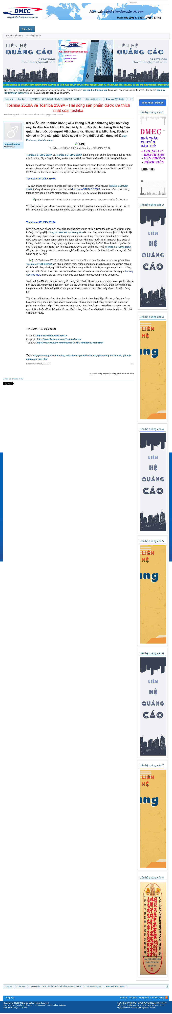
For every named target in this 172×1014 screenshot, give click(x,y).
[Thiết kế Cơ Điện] (89, 1011)
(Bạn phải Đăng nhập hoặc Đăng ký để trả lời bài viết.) (112, 374)
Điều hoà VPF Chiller (24, 115)
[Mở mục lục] (132, 99)
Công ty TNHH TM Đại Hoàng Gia (66, 232)
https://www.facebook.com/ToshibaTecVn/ (59, 339)
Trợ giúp (133, 997)
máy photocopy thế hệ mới (107, 355)
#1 (132, 363)
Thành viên (43, 29)
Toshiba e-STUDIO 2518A (39, 155)
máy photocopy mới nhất (79, 355)
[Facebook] (78, 1011)
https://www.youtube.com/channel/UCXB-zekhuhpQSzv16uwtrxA (69, 342)
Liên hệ (123, 997)
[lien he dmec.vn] (30, 81)
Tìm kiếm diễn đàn (14, 36)
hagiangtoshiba (50, 115)
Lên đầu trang (157, 997)
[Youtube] (99, 1011)
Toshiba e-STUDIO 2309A (69, 155)
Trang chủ (11, 29)
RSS (166, 997)
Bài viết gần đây (33, 36)
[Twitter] (84, 1011)
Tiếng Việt (9, 997)
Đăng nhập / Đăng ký (152, 102)
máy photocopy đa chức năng (48, 355)
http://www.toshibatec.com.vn (51, 335)
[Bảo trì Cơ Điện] (94, 1011)
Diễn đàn (27, 29)
